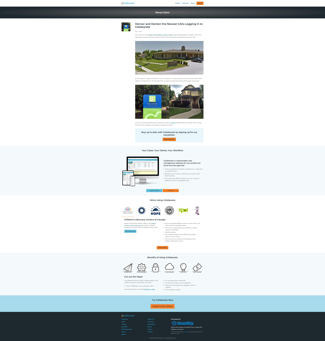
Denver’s (173, 122)
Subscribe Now (169, 139)
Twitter (150, 332)
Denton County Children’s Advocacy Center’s (160, 35)
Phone (150, 329)
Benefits (124, 327)
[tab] (128, 267)
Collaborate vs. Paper (149, 289)
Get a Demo (171, 190)
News (193, 3)
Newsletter (151, 324)
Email (150, 327)
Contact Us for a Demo (162, 306)
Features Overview (154, 190)
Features (185, 3)
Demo (200, 3)
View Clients (162, 247)
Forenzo (186, 331)
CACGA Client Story (130, 231)
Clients (177, 3)
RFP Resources (127, 329)
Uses (123, 322)
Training (150, 322)
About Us (151, 319)
